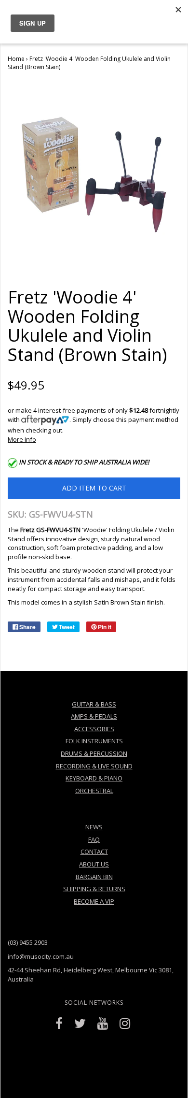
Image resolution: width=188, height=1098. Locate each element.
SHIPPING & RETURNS (94, 888)
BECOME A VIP (94, 901)
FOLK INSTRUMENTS (94, 741)
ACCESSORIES (94, 728)
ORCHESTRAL (94, 790)
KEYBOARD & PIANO (94, 778)
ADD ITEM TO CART (94, 487)
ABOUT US (94, 864)
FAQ (94, 839)
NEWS (94, 827)
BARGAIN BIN (94, 876)
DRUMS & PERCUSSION (94, 753)
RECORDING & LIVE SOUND (94, 766)
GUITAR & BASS (94, 704)
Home (16, 59)
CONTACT (94, 851)
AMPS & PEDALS (94, 716)
